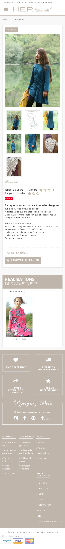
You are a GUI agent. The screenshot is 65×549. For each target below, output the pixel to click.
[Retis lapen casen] (19, 317)
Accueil (5, 20)
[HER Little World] (32, 9)
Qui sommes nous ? (9, 444)
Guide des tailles (7, 459)
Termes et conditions (24, 467)
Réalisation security (11, 536)
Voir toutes (14, 291)
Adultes (41, 448)
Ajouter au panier (25, 260)
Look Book (42, 459)
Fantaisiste (19, 20)
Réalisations (43, 453)
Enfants (41, 442)
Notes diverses (6, 467)
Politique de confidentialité (26, 452)
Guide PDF (9, 473)
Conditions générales (25, 444)
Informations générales (9, 452)
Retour (11, 30)
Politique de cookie (25, 459)
